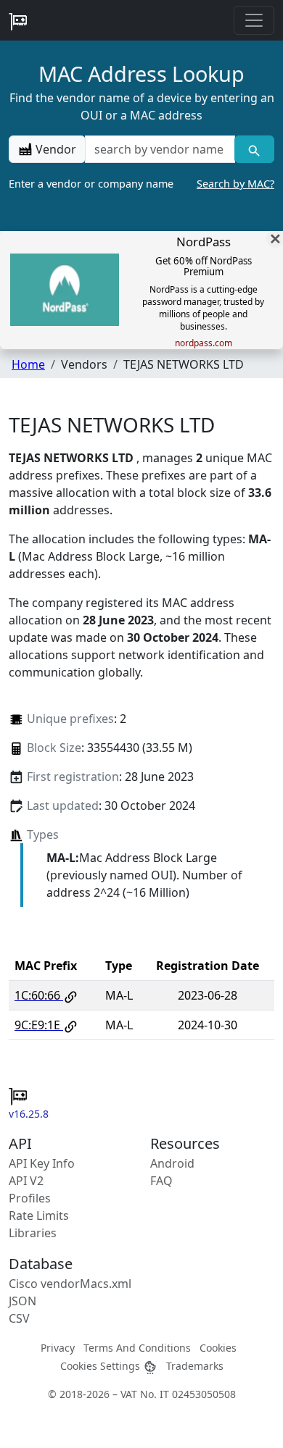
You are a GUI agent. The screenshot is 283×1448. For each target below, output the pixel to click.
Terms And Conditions (137, 1348)
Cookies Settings (101, 1366)
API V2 (26, 1181)
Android (172, 1163)
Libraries (33, 1233)
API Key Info (42, 1163)
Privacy (58, 1348)
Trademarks (194, 1366)
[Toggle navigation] (254, 20)
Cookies (218, 1348)
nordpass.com (203, 343)
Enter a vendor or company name (141, 184)
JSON (22, 1301)
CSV (19, 1318)
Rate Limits (39, 1215)
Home (28, 364)
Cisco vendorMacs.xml (70, 1284)
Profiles (30, 1198)
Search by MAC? (235, 184)
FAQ (161, 1181)
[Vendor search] (254, 149)
